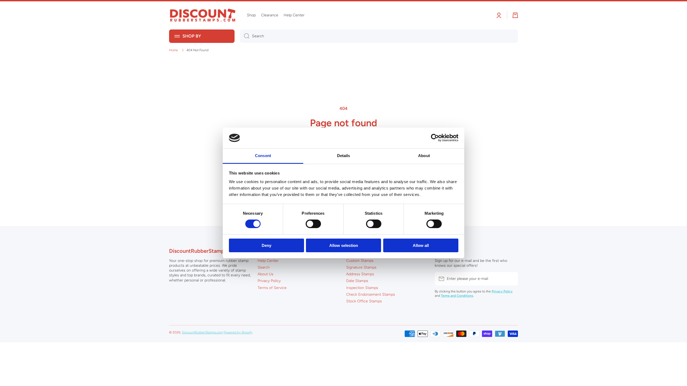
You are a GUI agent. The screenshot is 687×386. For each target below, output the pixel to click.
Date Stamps (357, 281)
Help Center (268, 260)
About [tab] (424, 155)
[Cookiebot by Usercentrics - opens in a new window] (434, 138)
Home (173, 50)
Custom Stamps (360, 260)
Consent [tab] (263, 155)
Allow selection (343, 245)
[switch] (313, 224)
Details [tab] (343, 155)
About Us (265, 274)
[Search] (244, 36)
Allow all (421, 245)
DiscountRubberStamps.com (202, 332)
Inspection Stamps (362, 287)
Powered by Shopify (238, 332)
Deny (266, 245)
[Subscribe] (511, 278)
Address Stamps (360, 274)
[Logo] (202, 15)
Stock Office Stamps (364, 301)
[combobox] (379, 36)
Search (264, 267)
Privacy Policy (269, 281)
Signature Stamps (361, 267)
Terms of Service (272, 287)
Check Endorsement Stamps (370, 294)
